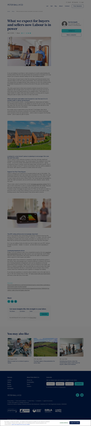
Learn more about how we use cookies (21, 424)
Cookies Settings (64, 422)
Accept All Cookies (74, 422)
